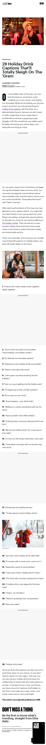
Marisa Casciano (12, 83)
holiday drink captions (11, 109)
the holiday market (10, 223)
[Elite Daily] (7, 3)
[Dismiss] (42, 724)
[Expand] (35, 724)
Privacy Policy (6, 731)
